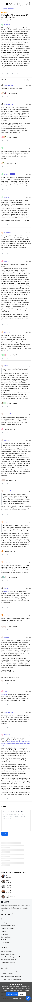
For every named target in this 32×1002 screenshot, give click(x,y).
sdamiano (7, 332)
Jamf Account (5, 942)
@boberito (4, 694)
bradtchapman (8, 85)
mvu (7, 875)
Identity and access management (11, 971)
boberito (6, 615)
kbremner (7, 24)
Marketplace (4, 934)
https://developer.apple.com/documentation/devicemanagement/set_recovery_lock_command (15, 743)
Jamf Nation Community (8, 928)
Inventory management (8, 962)
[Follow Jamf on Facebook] (16, 914)
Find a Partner (5, 940)
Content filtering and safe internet (11, 979)
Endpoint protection (7, 973)
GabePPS (7, 637)
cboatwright (7, 232)
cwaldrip (6, 261)
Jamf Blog (4, 931)
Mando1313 (7, 414)
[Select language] (19, 4)
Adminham (7, 734)
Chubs (8, 880)
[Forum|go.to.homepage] (9, 4)
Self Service (4, 968)
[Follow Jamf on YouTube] (9, 914)
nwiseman (7, 148)
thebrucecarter (10, 896)
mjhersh (6, 365)
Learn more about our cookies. (20, 990)
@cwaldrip (6, 591)
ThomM (8, 885)
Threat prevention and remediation (11, 976)
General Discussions (8, 8)
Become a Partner (6, 937)
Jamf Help (4, 923)
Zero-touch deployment (8, 954)
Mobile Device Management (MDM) (11, 957)
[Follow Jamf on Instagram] (12, 914)
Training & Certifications (8, 925)
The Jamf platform (6, 951)
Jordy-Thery (10, 891)
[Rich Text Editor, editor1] (16, 822)
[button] (3, 4)
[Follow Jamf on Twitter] (2, 914)
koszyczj (6, 197)
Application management (8, 959)
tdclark (6, 588)
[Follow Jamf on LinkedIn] (5, 914)
